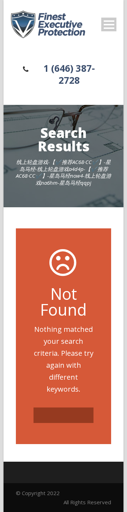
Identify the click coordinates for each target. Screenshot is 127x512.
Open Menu (108, 24)
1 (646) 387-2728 (69, 74)
